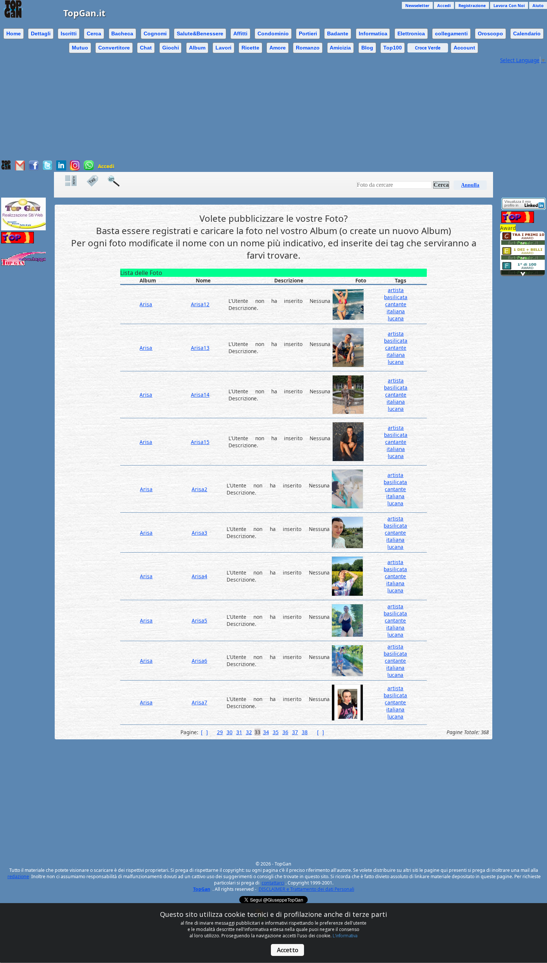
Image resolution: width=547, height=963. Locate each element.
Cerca (94, 33)
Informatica (373, 33)
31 (239, 732)
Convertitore (114, 48)
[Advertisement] (249, 108)
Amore (277, 48)
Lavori (223, 48)
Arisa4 (199, 576)
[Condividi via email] (20, 168)
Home (13, 33)
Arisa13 (200, 347)
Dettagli (41, 33)
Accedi (444, 5)
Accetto (287, 950)
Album (197, 48)
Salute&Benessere (200, 33)
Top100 (392, 48)
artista (396, 290)
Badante (337, 33)
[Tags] (96, 181)
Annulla (470, 185)
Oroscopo (490, 33)
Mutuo (80, 48)
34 (266, 732)
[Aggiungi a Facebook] (34, 168)
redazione (18, 876)
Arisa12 (200, 304)
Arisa (146, 304)
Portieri (308, 33)
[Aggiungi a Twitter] (47, 168)
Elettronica (411, 33)
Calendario (527, 33)
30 (230, 732)
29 (220, 732)
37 (295, 732)
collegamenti (451, 33)
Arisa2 (199, 489)
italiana (396, 311)
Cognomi (155, 33)
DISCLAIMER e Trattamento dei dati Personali (306, 889)
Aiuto (538, 5)
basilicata (395, 297)
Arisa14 (200, 394)
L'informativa (345, 935)
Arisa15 (200, 441)
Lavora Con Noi (509, 5)
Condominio (273, 33)
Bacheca (122, 33)
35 (276, 732)
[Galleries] (74, 181)
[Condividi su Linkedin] (61, 168)
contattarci (273, 883)
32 (249, 732)
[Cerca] (117, 181)
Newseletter (417, 5)
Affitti (240, 33)
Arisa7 (199, 702)
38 (305, 732)
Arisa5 (199, 620)
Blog (367, 48)
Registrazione (472, 5)
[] (204, 732)
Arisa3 (199, 532)
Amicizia (340, 48)
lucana (396, 318)
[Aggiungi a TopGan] (6, 168)
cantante (395, 304)
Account (464, 48)
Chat (146, 48)
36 (285, 732)
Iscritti (69, 33)
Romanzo (308, 48)
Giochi (170, 48)
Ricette (250, 48)
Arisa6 (199, 660)
